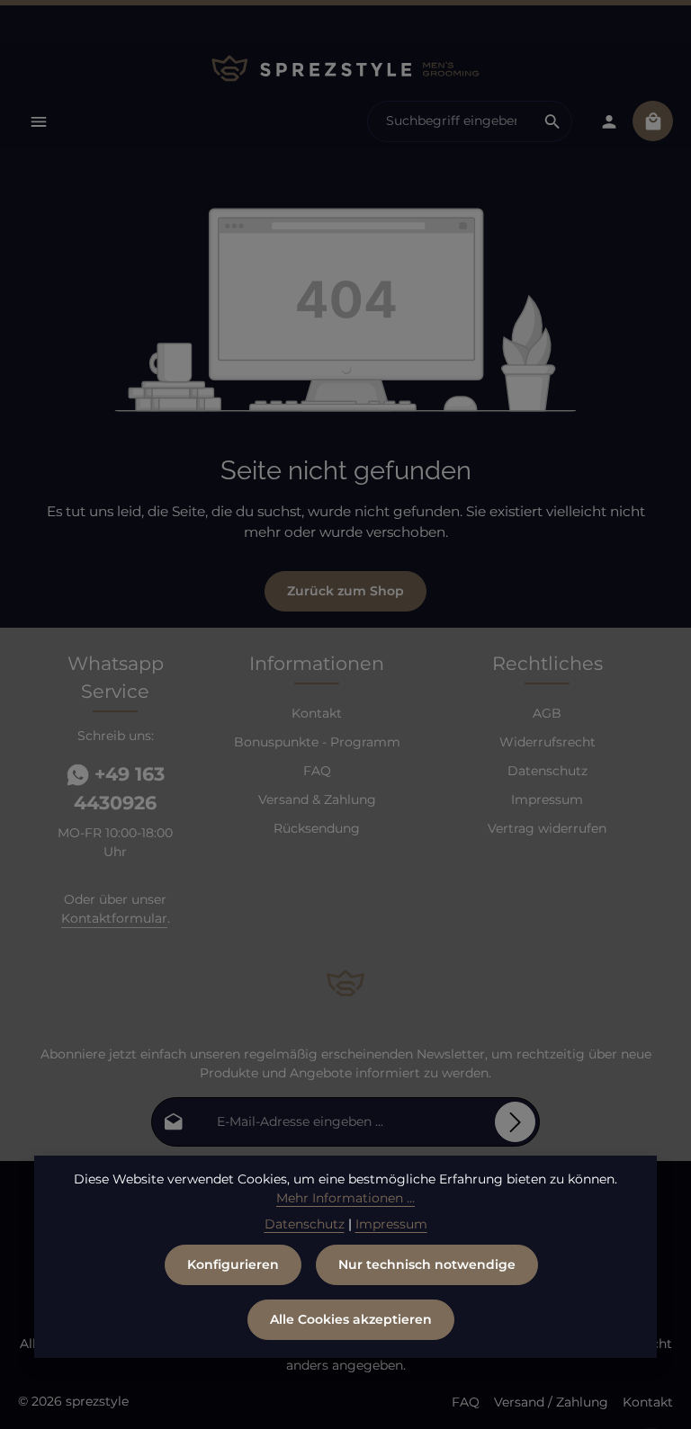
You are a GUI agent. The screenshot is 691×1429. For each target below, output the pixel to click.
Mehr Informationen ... (345, 1198)
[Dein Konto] (608, 121)
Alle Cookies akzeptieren (351, 1319)
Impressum (547, 799)
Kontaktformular (114, 918)
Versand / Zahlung (551, 1402)
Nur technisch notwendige (427, 1264)
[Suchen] (553, 121)
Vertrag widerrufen (547, 828)
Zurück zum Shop (345, 591)
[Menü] (38, 121)
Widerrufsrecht (547, 742)
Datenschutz (547, 771)
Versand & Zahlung (317, 799)
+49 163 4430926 (119, 788)
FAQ (317, 771)
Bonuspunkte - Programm (317, 742)
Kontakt (317, 713)
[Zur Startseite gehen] (345, 68)
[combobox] (450, 121)
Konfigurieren (233, 1264)
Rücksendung (317, 828)
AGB (547, 713)
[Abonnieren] (515, 1122)
